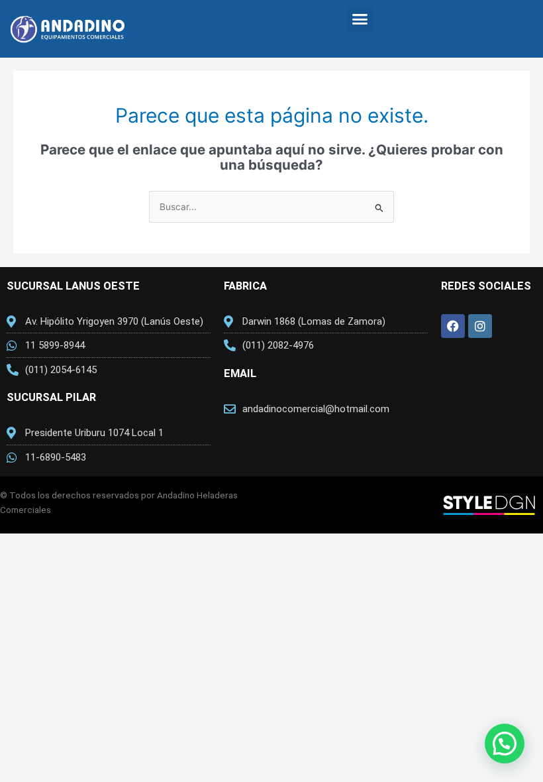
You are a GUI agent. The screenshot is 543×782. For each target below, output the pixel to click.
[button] (360, 19)
